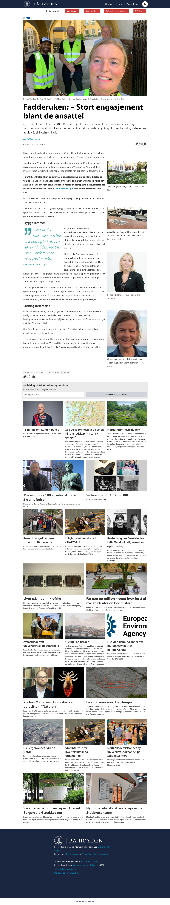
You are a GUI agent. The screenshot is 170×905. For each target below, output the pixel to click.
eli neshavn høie (53, 372)
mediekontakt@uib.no (90, 861)
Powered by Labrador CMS (85, 901)
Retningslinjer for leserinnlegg (95, 854)
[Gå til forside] (40, 4)
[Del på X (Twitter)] (141, 144)
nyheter (39, 372)
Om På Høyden (72, 854)
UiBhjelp (138, 11)
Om (136, 4)
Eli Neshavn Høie (64, 188)
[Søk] (145, 4)
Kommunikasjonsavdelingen (85, 865)
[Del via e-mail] (144, 144)
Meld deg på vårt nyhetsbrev (66, 872)
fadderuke (29, 372)
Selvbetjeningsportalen (115, 11)
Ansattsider (71, 11)
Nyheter (108, 4)
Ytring (129, 4)
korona (66, 372)
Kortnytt (119, 4)
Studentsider (91, 11)
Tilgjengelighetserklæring (65, 869)
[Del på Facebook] (137, 144)
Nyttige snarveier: (53, 11)
